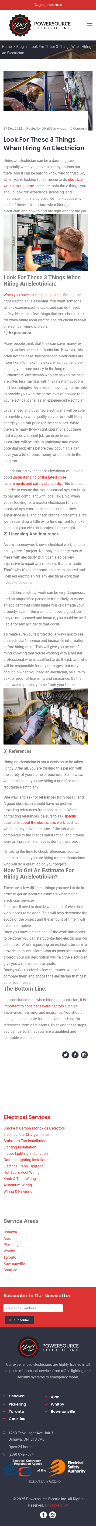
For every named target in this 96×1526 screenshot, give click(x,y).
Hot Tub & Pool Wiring (21, 1172)
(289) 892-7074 (50, 5)
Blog (20, 46)
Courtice (10, 1270)
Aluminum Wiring (17, 1185)
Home (7, 46)
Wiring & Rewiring (17, 1191)
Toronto (9, 1257)
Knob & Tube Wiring (19, 1179)
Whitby (9, 1251)
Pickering (11, 1245)
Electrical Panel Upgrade (23, 1166)
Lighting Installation (19, 1147)
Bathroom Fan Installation (24, 1141)
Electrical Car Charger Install (26, 1134)
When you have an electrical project (32, 295)
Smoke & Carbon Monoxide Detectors (34, 1128)
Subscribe (22, 1320)
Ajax (7, 1238)
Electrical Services (26, 1117)
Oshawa (10, 1232)
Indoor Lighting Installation (25, 1153)
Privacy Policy (56, 1505)
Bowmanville (14, 1263)
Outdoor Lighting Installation (27, 1160)
